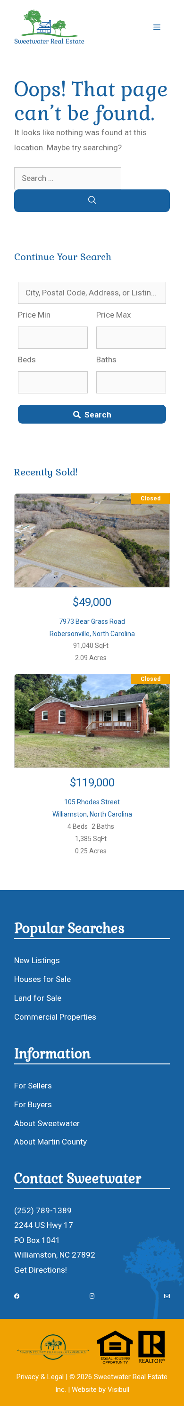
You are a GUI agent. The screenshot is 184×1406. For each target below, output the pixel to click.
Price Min (34, 314)
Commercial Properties (55, 1017)
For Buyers (33, 1104)
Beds (27, 359)
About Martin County (50, 1141)
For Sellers (33, 1085)
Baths (106, 359)
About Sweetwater (47, 1123)
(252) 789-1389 (43, 1210)
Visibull (118, 1389)
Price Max (113, 314)
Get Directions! (40, 1270)
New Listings (37, 960)
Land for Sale (37, 998)
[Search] (92, 200)
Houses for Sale (42, 979)
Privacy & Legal (40, 1377)
